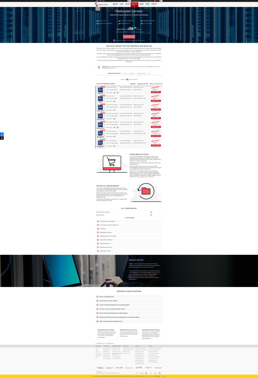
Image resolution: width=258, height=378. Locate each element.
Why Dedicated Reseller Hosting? (128, 348)
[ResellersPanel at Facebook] (2, 134)
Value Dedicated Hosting (152, 360)
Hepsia (125, 73)
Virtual (127, 4)
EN (160, 0)
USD (129, 0)
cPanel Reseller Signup (107, 358)
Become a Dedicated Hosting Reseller (154, 348)
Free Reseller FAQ (99, 355)
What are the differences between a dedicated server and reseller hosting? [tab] (119, 317)
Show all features (130, 217)
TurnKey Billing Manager (152, 355)
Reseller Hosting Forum (107, 348)
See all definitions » (146, 338)
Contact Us (98, 351)
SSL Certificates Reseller (116, 356)
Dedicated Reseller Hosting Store (154, 356)
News (97, 348)
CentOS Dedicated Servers (139, 363)
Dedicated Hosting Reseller (117, 353)
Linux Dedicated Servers (139, 353)
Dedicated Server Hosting (139, 351)
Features (132, 73)
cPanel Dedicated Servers (139, 358)
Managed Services (141, 73)
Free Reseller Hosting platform (145, 176)
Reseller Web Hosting (116, 348)
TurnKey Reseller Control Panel (153, 353)
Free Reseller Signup (106, 356)
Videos (97, 356)
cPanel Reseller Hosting (116, 358)
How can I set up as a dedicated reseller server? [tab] (112, 309)
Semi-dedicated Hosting (116, 351)
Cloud (121, 4)
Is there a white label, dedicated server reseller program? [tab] (114, 305)
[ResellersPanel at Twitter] (2, 138)
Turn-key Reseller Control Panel (140, 348)
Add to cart (156, 92)
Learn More (127, 36)
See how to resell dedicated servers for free (130, 40)
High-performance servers (114, 73)
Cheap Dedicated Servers (139, 355)
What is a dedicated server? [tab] (106, 296)
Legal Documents (99, 371)
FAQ (155, 0)
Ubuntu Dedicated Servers (139, 362)
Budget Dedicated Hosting (153, 358)
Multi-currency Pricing (126, 353)
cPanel (147, 4)
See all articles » (124, 336)
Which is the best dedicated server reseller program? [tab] (113, 313)
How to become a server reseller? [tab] (108, 300)
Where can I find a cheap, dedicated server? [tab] (111, 321)
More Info (158, 376)
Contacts (154, 4)
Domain (141, 4)
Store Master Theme (126, 351)
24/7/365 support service (147, 60)
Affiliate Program (106, 351)
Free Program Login (106, 353)
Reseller (115, 4)
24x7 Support (98, 353)
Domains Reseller (115, 355)
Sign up (150, 0)
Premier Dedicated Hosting (153, 362)
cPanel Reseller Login (106, 355)
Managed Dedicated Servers (140, 356)
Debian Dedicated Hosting (139, 360)
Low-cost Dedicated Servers (153, 351)
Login (147, 0)
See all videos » (101, 337)
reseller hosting (105, 50)
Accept (164, 376)
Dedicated (134, 4)
